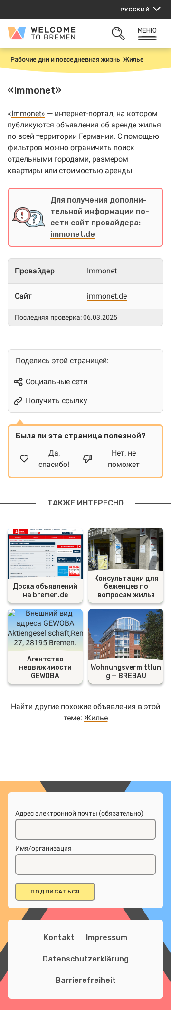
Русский (135, 9)
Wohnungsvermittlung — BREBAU (126, 671)
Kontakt (59, 937)
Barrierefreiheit (86, 980)
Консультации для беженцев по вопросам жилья (126, 586)
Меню (147, 31)
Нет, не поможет (124, 458)
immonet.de (72, 234)
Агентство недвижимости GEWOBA (45, 667)
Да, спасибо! (53, 458)
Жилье (96, 717)
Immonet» (28, 113)
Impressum (106, 937)
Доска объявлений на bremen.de (45, 591)
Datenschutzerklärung (86, 958)
